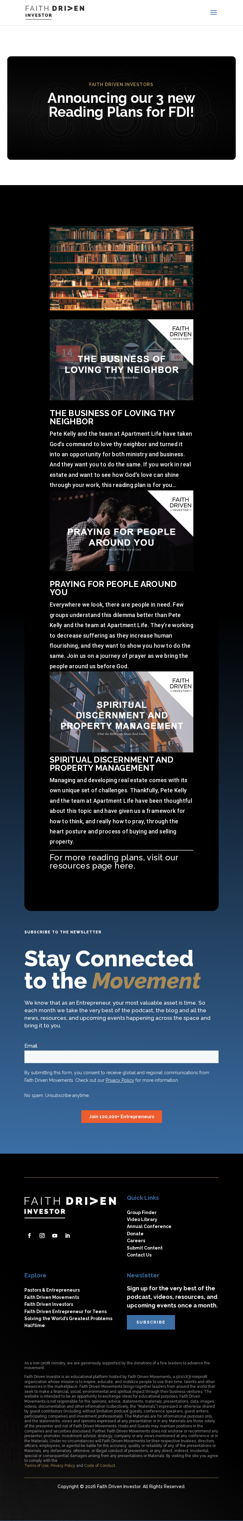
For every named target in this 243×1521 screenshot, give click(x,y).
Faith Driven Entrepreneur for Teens (65, 1311)
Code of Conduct (99, 1465)
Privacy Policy (63, 1465)
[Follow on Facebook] (29, 1236)
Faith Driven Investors (48, 1304)
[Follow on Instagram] (42, 1236)
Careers (136, 1240)
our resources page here (115, 861)
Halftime (34, 1325)
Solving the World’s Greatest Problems (68, 1318)
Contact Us (139, 1254)
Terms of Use (36, 1465)
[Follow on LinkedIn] (67, 1236)
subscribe (150, 1322)
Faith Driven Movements (51, 1297)
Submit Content (145, 1247)
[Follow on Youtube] (55, 1236)
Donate (135, 1233)
